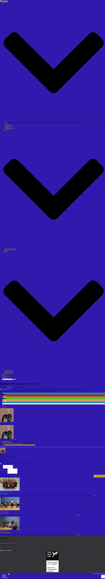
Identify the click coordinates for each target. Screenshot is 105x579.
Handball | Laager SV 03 (4, 510)
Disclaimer (4, 574)
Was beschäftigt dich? (3, 473)
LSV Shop (4, 374)
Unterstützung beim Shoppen (9, 128)
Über (3, 405)
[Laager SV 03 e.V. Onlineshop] (6, 550)
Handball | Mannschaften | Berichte (10, 249)
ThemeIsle (103, 573)
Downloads (4, 377)
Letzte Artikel (4, 406)
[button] (53, 121)
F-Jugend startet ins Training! (5, 532)
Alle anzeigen (14, 439)
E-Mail (1, 466)
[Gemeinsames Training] (10, 509)
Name (1, 465)
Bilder (3, 375)
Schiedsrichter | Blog (8, 373)
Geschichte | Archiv (7, 129)
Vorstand (5, 122)
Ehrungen (6, 124)
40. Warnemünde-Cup (4, 493)
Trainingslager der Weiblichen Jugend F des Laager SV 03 (12, 443)
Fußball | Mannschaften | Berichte (10, 248)
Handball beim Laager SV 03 (7, 442)
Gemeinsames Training (6, 441)
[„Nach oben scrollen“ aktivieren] (9, 574)
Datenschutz (4, 575)
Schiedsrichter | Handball (8, 371)
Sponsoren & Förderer (6, 376)
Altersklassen (6, 127)
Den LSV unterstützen (8, 126)
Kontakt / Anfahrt (5, 378)
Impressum (4, 576)
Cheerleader (6, 250)
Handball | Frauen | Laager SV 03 (6, 491)
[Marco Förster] (7, 421)
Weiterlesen (95, 495)
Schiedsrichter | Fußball (8, 372)
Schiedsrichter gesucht (8, 370)
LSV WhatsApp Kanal (8, 125)
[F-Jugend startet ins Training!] (10, 529)
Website (1, 467)
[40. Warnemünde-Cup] (10, 490)
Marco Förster (2, 422)
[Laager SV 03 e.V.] (3, 0)
